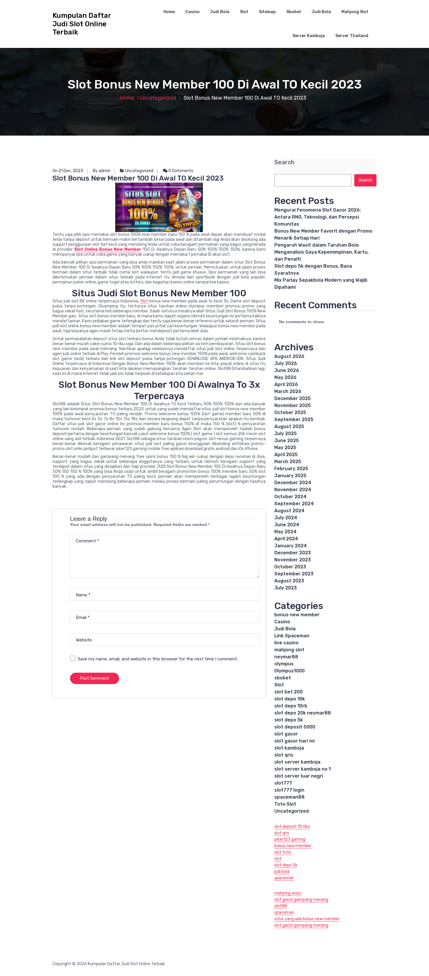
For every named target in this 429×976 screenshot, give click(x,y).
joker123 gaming (289, 839)
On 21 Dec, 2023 (68, 170)
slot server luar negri (298, 776)
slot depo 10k (289, 699)
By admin (101, 170)
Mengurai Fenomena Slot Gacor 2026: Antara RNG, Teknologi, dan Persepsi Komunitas (317, 217)
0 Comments (180, 170)
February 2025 (291, 468)
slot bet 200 (288, 692)
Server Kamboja (308, 35)
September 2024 (294, 503)
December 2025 (292, 398)
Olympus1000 (289, 671)
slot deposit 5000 (294, 727)
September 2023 (293, 574)
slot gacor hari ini (294, 741)
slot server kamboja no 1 (302, 769)
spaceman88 (289, 797)
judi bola (282, 871)
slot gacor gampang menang (301, 899)
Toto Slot (285, 804)
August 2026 (289, 356)
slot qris (283, 755)
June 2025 (286, 440)
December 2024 (292, 482)
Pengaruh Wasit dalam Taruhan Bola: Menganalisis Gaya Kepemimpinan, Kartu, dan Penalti (321, 252)
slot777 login (289, 790)
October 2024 (290, 496)
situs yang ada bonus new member (307, 918)
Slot (244, 11)
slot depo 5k (288, 720)
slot (278, 858)
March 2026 (287, 391)
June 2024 (286, 524)
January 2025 (290, 475)
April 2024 (286, 538)
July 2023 (285, 588)
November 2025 (292, 405)
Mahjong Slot (354, 11)
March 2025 (287, 461)
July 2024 (285, 517)
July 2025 (285, 433)
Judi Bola (219, 11)
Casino (192, 11)
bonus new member (297, 614)
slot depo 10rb (290, 706)
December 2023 (292, 553)
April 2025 (286, 454)
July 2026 (285, 363)
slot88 (280, 906)
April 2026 (286, 384)
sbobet (282, 678)
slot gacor (286, 734)
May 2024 (285, 531)
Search (284, 162)
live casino (286, 643)
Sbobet (293, 11)
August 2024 (289, 510)
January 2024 (290, 545)
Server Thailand (351, 35)
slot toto (282, 852)
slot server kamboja (297, 762)
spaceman (284, 877)
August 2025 (289, 426)
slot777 (283, 783)
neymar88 (286, 657)
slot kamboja (289, 748)
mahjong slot (289, 650)
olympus (284, 664)
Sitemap (267, 11)
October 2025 (290, 412)
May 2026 (285, 377)
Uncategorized (158, 98)
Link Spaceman (291, 635)
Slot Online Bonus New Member (107, 249)
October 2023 (290, 567)
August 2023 (289, 581)
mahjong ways (287, 893)
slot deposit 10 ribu (292, 826)
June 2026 (286, 370)
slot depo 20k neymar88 (302, 713)
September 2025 (293, 419)
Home (169, 11)
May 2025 (285, 447)
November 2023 (292, 560)
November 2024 (292, 489)
